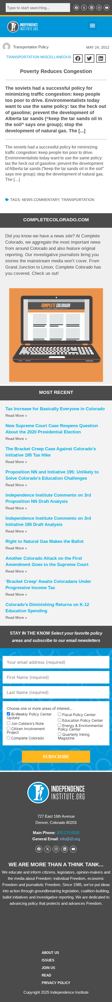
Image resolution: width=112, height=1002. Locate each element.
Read (46, 975)
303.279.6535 (68, 832)
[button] (92, 25)
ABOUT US (50, 953)
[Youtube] (106, 7)
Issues (48, 960)
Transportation (77, 200)
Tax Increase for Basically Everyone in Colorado (55, 408)
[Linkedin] (91, 7)
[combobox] (38, 7)
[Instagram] (99, 7)
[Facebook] (76, 7)
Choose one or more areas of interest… (40, 708)
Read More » (16, 415)
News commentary (40, 200)
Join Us (48, 968)
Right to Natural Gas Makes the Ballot (44, 541)
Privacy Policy (56, 983)
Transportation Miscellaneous (38, 57)
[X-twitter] (84, 7)
